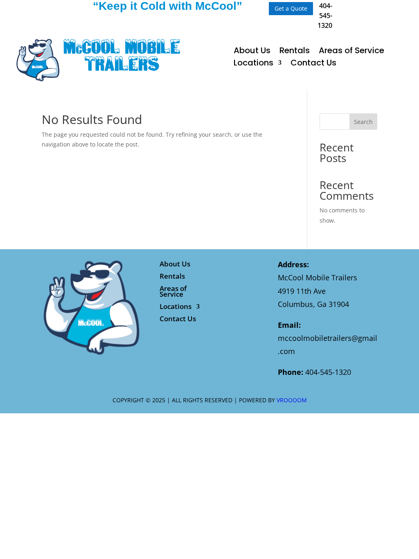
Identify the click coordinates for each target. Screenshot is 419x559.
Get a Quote (291, 8)
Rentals (294, 51)
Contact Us (313, 64)
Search (363, 122)
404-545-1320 (325, 15)
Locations (253, 64)
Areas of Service (351, 51)
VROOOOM (292, 400)
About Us (252, 51)
